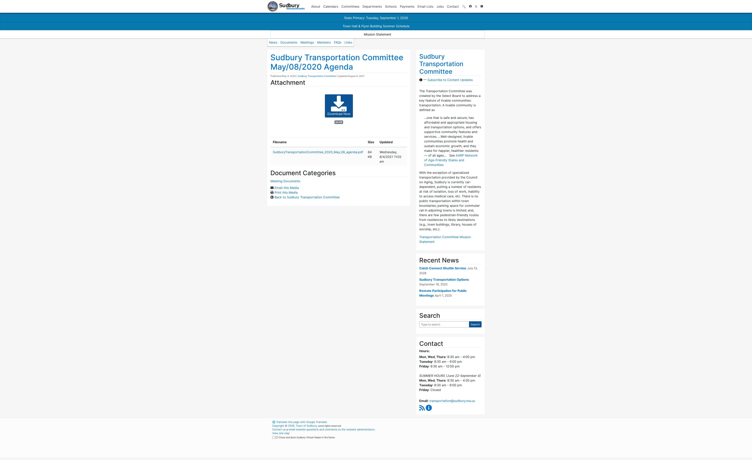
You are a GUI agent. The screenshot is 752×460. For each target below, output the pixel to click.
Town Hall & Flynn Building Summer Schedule (376, 26)
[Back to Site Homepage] (286, 6)
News (273, 42)
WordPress (431, 422)
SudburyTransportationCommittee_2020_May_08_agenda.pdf (318, 152)
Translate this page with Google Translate (299, 422)
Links (348, 42)
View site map (280, 433)
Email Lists (425, 6)
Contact (453, 6)
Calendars (330, 6)
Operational (439, 440)
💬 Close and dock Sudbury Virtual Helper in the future (305, 437)
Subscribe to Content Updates (450, 80)
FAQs (337, 42)
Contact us (279, 429)
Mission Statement (377, 34)
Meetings (307, 42)
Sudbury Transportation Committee (317, 76)
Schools (391, 6)
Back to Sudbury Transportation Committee (307, 197)
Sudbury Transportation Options (444, 279)
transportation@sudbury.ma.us (452, 401)
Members (324, 42)
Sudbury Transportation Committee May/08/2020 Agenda (336, 62)
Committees (350, 6)
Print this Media (286, 192)
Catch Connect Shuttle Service (442, 268)
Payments (407, 6)
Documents (288, 42)
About (315, 6)
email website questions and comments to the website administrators (331, 429)
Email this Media (287, 188)
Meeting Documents (285, 181)
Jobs (440, 6)
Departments (372, 6)
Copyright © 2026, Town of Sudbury (294, 425)
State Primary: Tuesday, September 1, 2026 (376, 18)
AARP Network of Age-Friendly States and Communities (451, 160)
